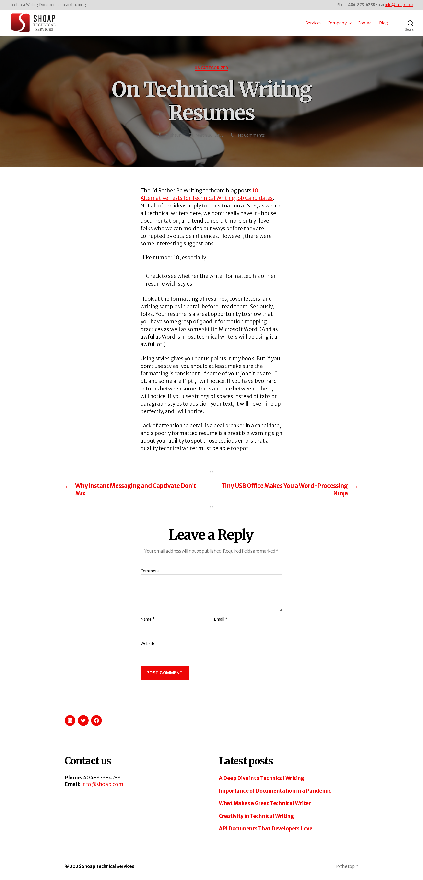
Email (220, 619)
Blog (383, 23)
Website (148, 643)
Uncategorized (211, 68)
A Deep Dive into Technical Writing (261, 778)
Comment (150, 571)
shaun (176, 135)
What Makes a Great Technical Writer (265, 803)
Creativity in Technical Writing (256, 816)
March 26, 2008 (209, 135)
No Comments (251, 135)
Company (337, 23)
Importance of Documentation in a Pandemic (275, 791)
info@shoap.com (399, 4)
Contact (365, 23)
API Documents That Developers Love (265, 828)
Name (147, 619)
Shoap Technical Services (108, 866)
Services (313, 23)
